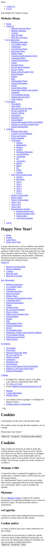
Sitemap (9, 391)
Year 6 (19, 193)
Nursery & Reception (19, 200)
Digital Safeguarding (19, 127)
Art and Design (22, 154)
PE (17, 168)
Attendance (15, 115)
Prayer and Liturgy (18, 136)
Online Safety (21, 216)
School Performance (19, 83)
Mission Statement (18, 31)
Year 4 (19, 188)
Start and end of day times (21, 108)
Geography (20, 161)
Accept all (15, 436)
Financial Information (20, 60)
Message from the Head (20, 28)
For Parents (10, 101)
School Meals (16, 120)
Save (23, 545)
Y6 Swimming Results (20, 95)
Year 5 (19, 191)
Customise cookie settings (31, 436)
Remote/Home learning (20, 209)
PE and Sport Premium (20, 67)
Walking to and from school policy (25, 124)
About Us (10, 26)
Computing (20, 156)
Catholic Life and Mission (21, 133)
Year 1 (19, 182)
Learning (9, 129)
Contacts (14, 33)
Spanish (19, 172)
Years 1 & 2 (16, 202)
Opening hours (17, 65)
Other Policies (17, 99)
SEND (14, 85)
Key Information (13, 40)
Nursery (19, 177)
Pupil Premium (17, 74)
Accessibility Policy (19, 44)
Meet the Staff (17, 35)
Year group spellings (24, 218)
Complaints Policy (18, 58)
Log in (9, 9)
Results (14, 76)
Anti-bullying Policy (19, 49)
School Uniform (17, 113)
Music (18, 166)
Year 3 (19, 186)
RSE (13, 79)
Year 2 (19, 184)
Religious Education (19, 42)
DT (17, 159)
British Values (16, 53)
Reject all (5, 436)
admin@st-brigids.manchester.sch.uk (26, 386)
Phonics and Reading (19, 195)
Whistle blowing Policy (20, 97)
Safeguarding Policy (19, 81)
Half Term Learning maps (21, 175)
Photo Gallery (16, 198)
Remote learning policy (25, 214)
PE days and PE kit (19, 111)
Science (19, 150)
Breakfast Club (17, 117)
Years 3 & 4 (16, 204)
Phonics (19, 147)
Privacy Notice (17, 69)
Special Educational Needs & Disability (27, 122)
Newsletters (16, 104)
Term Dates (16, 106)
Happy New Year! (13, 242)
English (19, 143)
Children (4, 375)
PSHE (18, 170)
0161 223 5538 (16, 384)
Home (8, 24)
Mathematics (21, 145)
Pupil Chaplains (17, 138)
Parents (9, 237)
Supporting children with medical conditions (24, 332)
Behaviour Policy (18, 51)
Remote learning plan (25, 211)
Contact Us (10, 6)
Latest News (11, 240)
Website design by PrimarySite (18, 404)
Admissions (16, 47)
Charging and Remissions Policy (24, 56)
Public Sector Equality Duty (22, 72)
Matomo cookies (14, 498)
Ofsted (14, 63)
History (19, 163)
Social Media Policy (19, 88)
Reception (20, 179)
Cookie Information (14, 393)
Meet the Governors (19, 37)
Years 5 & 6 (16, 207)
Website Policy (12, 395)
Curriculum (15, 140)
